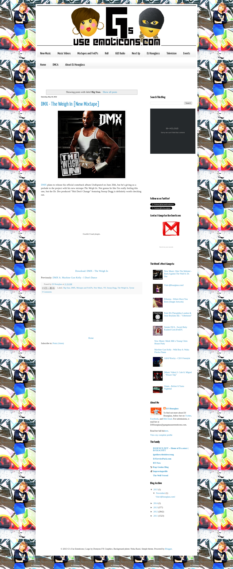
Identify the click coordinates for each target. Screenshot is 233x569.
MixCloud (167, 419)
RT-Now (157, 463)
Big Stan (66, 288)
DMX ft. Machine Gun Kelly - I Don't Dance (75, 277)
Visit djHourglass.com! (174, 285)
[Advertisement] (90, 79)
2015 (155, 489)
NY (104, 288)
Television (172, 53)
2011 (155, 516)
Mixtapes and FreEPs (87, 53)
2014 (155, 503)
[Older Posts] (141, 338)
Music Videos (64, 53)
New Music (45, 53)
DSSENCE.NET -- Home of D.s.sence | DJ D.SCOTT (171, 449)
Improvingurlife (160, 471)
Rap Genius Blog (161, 467)
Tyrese (131, 288)
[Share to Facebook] (51, 288)
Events (186, 53)
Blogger (168, 549)
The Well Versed (160, 475)
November (161, 493)
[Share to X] (48, 288)
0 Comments (47, 292)
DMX (44, 184)
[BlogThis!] (45, 288)
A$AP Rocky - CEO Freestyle (177, 358)
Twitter (188, 416)
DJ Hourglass (153, 53)
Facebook (154, 419)
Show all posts (110, 92)
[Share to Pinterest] (53, 288)
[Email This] (43, 288)
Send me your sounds (166, 247)
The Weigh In (123, 288)
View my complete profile (161, 435)
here (166, 431)
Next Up (136, 53)
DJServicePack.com (162, 459)
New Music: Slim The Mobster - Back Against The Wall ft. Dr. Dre (178, 273)
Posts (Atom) (58, 343)
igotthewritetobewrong (163, 454)
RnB (107, 53)
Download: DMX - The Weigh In (91, 271)
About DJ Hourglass (75, 64)
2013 (155, 507)
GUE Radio (120, 53)
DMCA (55, 64)
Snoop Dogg (111, 288)
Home (43, 64)
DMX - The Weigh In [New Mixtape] (70, 104)
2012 (155, 511)
